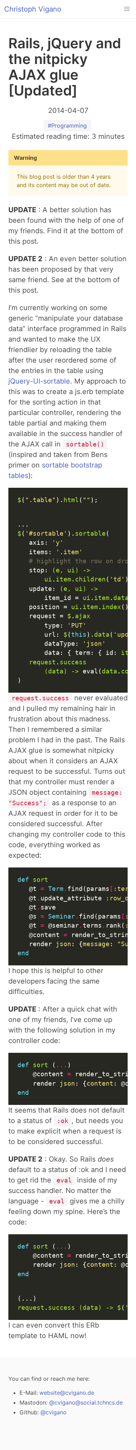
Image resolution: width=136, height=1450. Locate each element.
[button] (127, 9)
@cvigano (53, 1412)
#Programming (67, 125)
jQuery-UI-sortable (39, 381)
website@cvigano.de (66, 1392)
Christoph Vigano (32, 9)
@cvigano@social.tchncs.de (86, 1402)
